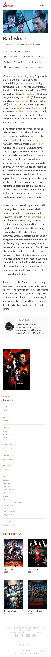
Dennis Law (37, 143)
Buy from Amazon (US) (32, 57)
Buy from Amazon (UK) (15, 62)
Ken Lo (20, 108)
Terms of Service (27, 653)
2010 (5, 410)
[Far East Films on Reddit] (34, 635)
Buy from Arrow (37, 62)
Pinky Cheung (8, 505)
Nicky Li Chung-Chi (35, 216)
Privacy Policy (24, 645)
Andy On (12, 104)
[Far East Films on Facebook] (17, 635)
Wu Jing (14, 216)
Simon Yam (28, 94)
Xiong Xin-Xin (38, 108)
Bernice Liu (25, 97)
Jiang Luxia (22, 101)
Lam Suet (6, 499)
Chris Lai (6, 486)
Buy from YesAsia (13, 67)
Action (5, 431)
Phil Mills (18, 52)
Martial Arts (7, 434)
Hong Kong (7, 421)
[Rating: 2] (5, 401)
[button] (33, 3)
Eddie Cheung (8, 490)
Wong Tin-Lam (9, 511)
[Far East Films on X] (22, 635)
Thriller (5, 438)
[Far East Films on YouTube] (28, 635)
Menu (42, 5)
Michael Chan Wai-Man (23, 111)
